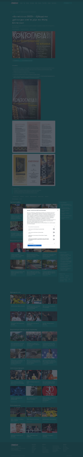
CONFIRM (34, 245)
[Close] (58, 210)
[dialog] (41, 229)
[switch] (53, 229)
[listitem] (41, 226)
